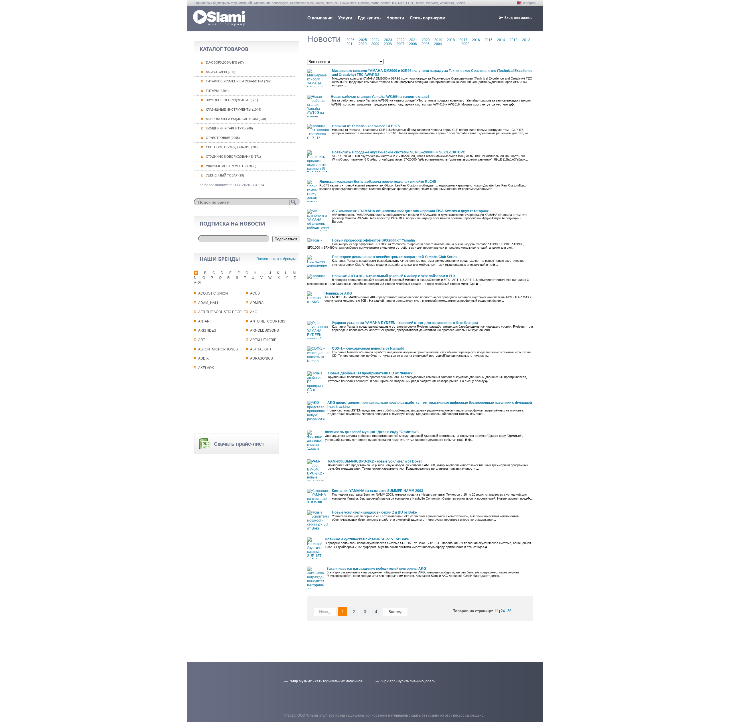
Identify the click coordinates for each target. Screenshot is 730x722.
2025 (363, 40)
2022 (401, 40)
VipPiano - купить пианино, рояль (408, 681)
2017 (463, 40)
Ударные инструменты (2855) (231, 166)
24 (503, 611)
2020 (426, 40)
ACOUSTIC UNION (213, 293)
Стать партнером (427, 17)
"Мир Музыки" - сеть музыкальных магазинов (326, 681)
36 (509, 611)
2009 (375, 44)
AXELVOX (206, 368)
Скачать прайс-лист (239, 444)
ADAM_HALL (208, 303)
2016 (476, 40)
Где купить (369, 17)
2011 (350, 44)
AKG (253, 312)
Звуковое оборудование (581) (232, 100)
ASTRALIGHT (260, 349)
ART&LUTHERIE (263, 340)
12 (496, 611)
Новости (395, 17)
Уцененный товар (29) (225, 175)
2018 (451, 40)
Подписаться (286, 239)
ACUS (255, 293)
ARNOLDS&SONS (264, 330)
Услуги (345, 17)
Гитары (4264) (217, 90)
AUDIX (203, 358)
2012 (526, 40)
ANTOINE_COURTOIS (267, 321)
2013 (514, 40)
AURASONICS (261, 358)
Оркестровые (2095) (223, 137)
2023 (388, 40)
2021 (413, 40)
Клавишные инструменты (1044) (233, 109)
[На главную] (219, 24)
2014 (501, 40)
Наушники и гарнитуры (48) (229, 128)
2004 (438, 44)
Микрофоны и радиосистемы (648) (236, 119)
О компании (319, 17)
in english (529, 3)
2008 (388, 44)
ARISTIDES (207, 330)
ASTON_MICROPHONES (218, 349)
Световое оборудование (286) (232, 147)
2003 (451, 44)
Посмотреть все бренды (276, 259)
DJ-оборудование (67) (225, 62)
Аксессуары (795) (220, 72)
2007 (400, 44)
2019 (438, 40)
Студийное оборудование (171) (233, 156)
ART (201, 340)
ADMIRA (256, 303)
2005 (425, 44)
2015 (488, 40)
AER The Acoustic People (222, 312)
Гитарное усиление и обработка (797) (238, 81)
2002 (465, 44)
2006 (413, 44)
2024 (376, 40)
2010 (363, 44)
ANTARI (204, 321)
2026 (350, 40)
